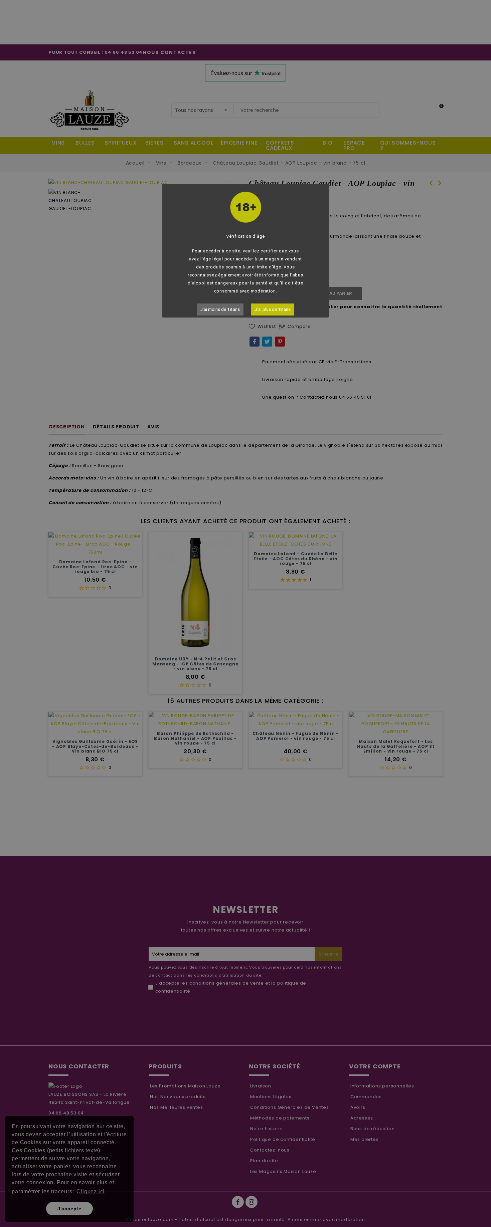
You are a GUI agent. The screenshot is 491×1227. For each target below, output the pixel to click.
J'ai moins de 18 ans (220, 309)
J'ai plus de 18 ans (273, 309)
